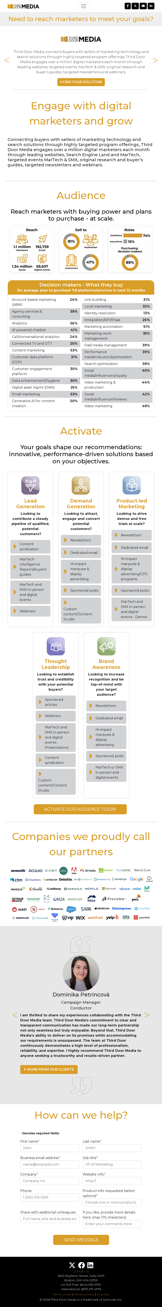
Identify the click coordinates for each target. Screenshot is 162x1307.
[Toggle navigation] (83, 6)
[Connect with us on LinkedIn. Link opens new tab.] (90, 1267)
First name (29, 1141)
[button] (49, 1069)
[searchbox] (112, 1202)
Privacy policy (84, 1294)
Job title (90, 1158)
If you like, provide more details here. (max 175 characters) (109, 1214)
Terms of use (62, 1294)
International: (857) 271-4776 (81, 1289)
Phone (26, 1191)
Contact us (81, 1271)
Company (29, 1174)
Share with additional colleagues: (48, 1212)
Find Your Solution (82, 82)
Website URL (94, 1174)
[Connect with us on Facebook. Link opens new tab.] (81, 1267)
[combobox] (112, 1203)
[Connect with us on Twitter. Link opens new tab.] (72, 1267)
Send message (81, 1239)
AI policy (103, 1294)
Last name (92, 1141)
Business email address (40, 1158)
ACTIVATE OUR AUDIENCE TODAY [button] (80, 809)
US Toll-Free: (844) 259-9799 (81, 1285)
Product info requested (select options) (109, 1193)
